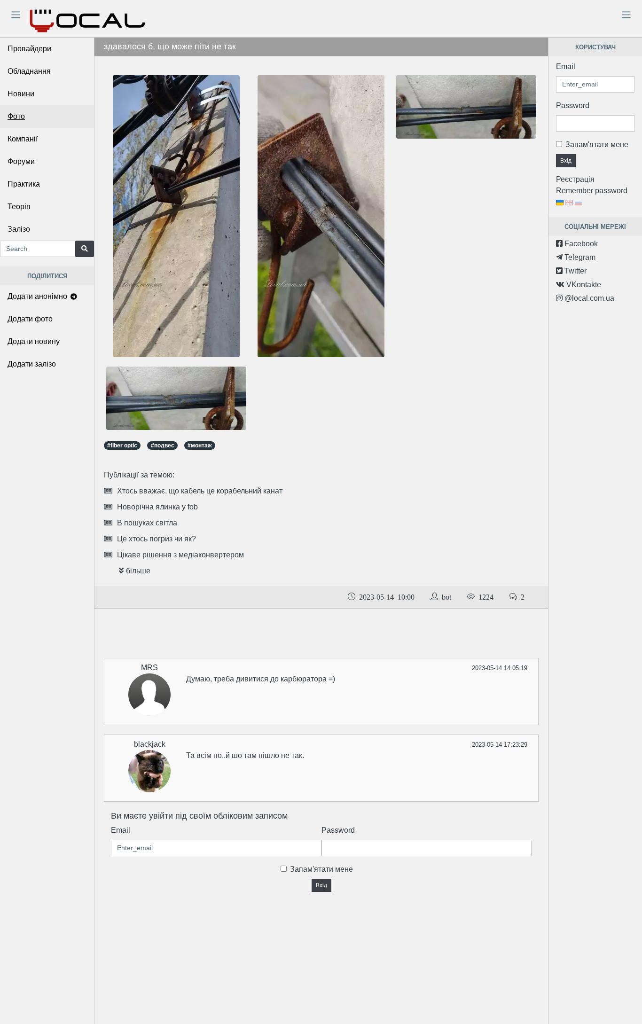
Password (338, 830)
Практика (24, 184)
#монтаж (200, 445)
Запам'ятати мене (321, 869)
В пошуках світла (147, 523)
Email (120, 830)
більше (138, 571)
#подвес (162, 445)
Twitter (575, 271)
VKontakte (582, 285)
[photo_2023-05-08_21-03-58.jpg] (176, 216)
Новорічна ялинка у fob (157, 507)
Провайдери (29, 49)
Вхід (321, 885)
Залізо (19, 229)
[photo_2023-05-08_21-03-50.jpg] (321, 216)
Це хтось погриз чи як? (156, 539)
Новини (21, 94)
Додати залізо (32, 364)
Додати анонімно (38, 296)
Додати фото (30, 319)
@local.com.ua (588, 298)
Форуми (21, 161)
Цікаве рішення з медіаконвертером (180, 555)
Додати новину (34, 341)
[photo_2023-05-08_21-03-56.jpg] (176, 398)
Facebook (580, 244)
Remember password (591, 191)
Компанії (23, 139)
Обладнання (29, 71)
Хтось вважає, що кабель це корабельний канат (199, 491)
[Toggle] (15, 14)
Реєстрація (575, 179)
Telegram (579, 257)
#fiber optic (122, 445)
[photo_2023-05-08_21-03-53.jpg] (466, 106)
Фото (16, 116)
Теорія (19, 207)
